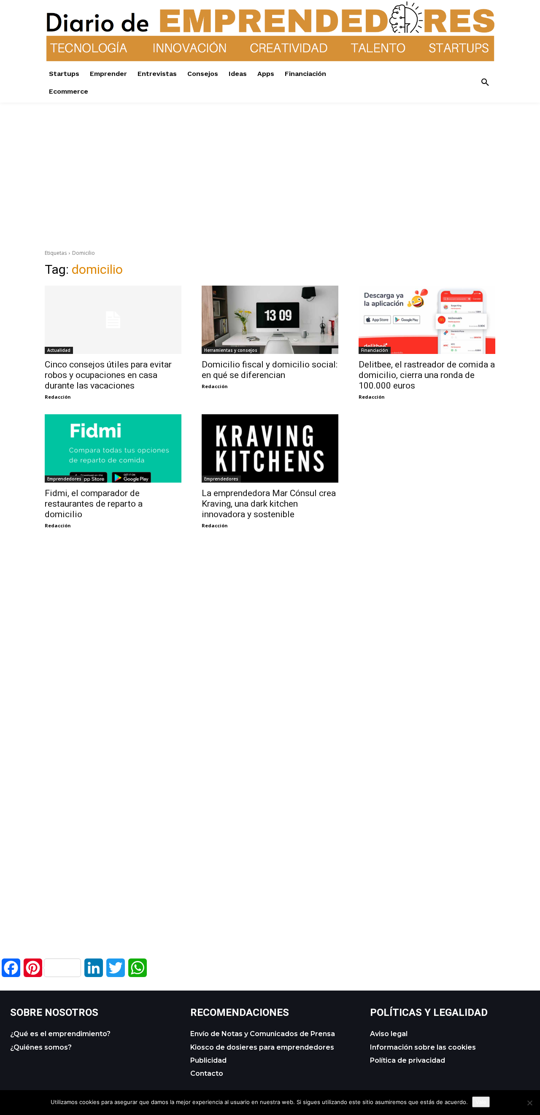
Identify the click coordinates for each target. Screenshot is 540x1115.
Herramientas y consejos (230, 350)
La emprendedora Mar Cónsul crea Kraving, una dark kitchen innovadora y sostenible (269, 503)
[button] (485, 83)
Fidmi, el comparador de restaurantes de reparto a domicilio (94, 503)
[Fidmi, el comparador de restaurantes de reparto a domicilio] (113, 448)
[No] (529, 1103)
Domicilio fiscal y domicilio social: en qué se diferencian (270, 369)
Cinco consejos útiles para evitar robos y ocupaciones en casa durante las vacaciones (108, 375)
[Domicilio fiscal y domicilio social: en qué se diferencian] (270, 320)
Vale (480, 1102)
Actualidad (58, 350)
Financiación (374, 350)
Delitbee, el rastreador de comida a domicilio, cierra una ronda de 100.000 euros (427, 375)
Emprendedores (64, 479)
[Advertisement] (270, 162)
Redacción (58, 397)
